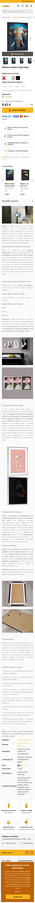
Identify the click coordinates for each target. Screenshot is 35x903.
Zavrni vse (17, 891)
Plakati (15, 17)
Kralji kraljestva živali (24, 740)
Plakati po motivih (26, 17)
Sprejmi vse (18, 897)
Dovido (4, 159)
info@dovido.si (28, 843)
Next (30, 38)
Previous (3, 180)
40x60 (17, 86)
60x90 (23, 86)
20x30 (4, 86)
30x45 (11, 86)
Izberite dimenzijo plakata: (12, 82)
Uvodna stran (6, 17)
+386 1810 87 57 (10, 843)
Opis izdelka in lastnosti (10, 201)
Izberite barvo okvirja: (10, 73)
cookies (28, 878)
